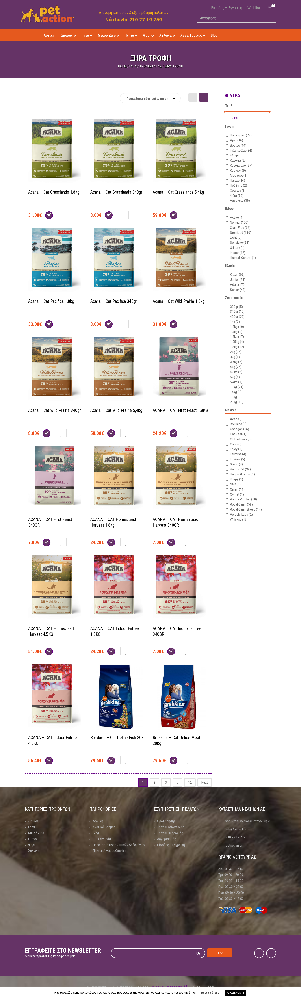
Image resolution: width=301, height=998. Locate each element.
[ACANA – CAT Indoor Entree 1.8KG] (118, 588)
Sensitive (239, 242)
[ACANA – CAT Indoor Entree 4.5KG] (56, 697)
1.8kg (237, 347)
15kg (236, 397)
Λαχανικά (240, 200)
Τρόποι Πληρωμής (170, 833)
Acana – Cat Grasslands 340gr (116, 192)
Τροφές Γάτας (150, 66)
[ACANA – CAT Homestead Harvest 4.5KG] (56, 588)
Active (236, 217)
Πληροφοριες (102, 809)
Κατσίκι (238, 160)
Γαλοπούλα (241, 150)
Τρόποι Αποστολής (170, 827)
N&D (235, 484)
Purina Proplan (243, 499)
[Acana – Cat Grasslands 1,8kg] (56, 152)
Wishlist (253, 8)
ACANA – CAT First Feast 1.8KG (180, 410)
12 (190, 782)
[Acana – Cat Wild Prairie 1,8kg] (180, 261)
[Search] (271, 17)
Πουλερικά (241, 135)
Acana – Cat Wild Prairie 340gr (54, 410)
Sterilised (240, 233)
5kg (235, 377)
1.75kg (237, 342)
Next (204, 782)
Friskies (237, 459)
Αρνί (236, 140)
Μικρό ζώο (36, 833)
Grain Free (240, 228)
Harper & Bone (242, 474)
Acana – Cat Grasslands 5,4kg (178, 192)
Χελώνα (33, 851)
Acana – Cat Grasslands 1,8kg (54, 192)
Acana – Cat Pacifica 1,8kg (51, 301)
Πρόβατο (238, 185)
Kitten (237, 274)
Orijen (237, 489)
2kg (236, 352)
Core (235, 444)
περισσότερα (210, 992)
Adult (238, 285)
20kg (236, 402)
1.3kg (237, 327)
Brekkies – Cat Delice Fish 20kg (118, 737)
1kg (235, 322)
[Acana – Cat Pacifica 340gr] (118, 261)
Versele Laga (241, 514)
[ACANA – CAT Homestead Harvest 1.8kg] (118, 479)
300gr (236, 307)
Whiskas (238, 519)
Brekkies (238, 424)
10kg (236, 387)
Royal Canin (241, 504)
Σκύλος (33, 821)
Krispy (236, 479)
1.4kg (236, 332)
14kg (236, 392)
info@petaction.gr (238, 829)
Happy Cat (240, 469)
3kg (235, 357)
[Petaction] (47, 14)
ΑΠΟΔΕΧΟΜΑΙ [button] (235, 992)
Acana (237, 419)
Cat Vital (238, 434)
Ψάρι (236, 196)
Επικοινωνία (102, 839)
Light (236, 237)
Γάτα (133, 66)
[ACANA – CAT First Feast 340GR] (56, 479)
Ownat (237, 494)
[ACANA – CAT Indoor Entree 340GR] (180, 588)
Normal (239, 222)
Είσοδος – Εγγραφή (226, 8)
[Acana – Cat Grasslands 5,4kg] (180, 152)
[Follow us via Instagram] (246, 35)
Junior (237, 280)
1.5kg (237, 337)
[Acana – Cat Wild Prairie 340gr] (56, 370)
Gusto (236, 464)
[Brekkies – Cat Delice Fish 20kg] (118, 697)
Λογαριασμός (166, 839)
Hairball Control (243, 258)
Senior (237, 290)
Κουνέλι (238, 170)
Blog (96, 833)
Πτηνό (32, 839)
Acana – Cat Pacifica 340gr (113, 301)
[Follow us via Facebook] (239, 35)
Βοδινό (238, 145)
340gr (237, 311)
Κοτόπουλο (241, 165)
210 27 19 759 (235, 837)
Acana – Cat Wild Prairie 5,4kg (116, 410)
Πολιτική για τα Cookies (109, 851)
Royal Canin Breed (246, 509)
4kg (236, 367)
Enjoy (236, 449)
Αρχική (98, 821)
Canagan (239, 429)
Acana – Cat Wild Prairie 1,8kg (179, 301)
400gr (237, 317)
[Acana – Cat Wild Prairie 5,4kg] (118, 370)
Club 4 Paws (241, 439)
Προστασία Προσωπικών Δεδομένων (119, 845)
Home (122, 66)
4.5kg (236, 372)
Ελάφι (236, 155)
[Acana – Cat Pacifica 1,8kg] (56, 261)
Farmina (238, 454)
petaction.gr (234, 845)
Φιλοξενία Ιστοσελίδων (172, 987)
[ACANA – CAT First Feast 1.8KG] (180, 370)
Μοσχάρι (238, 175)
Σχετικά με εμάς (104, 827)
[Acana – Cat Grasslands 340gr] (118, 152)
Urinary (237, 248)
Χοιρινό (238, 190)
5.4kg (236, 382)
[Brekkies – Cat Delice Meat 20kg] (180, 697)
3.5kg (236, 362)
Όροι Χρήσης (166, 821)
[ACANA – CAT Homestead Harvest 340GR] (180, 479)
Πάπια (237, 180)
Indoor (237, 253)
